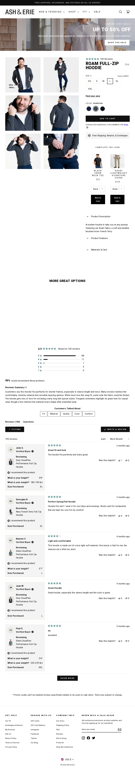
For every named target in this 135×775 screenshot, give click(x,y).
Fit (85, 12)
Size (107, 76)
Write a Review (118, 430)
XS (89, 81)
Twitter (34, 738)
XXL (90, 89)
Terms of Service (12, 743)
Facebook (35, 734)
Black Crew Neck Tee (98, 173)
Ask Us (8, 734)
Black (102, 108)
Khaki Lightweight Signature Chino (118, 174)
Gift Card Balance (38, 725)
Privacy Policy (11, 747)
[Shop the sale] (67, 34)
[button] (99, 59)
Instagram (35, 729)
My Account (10, 729)
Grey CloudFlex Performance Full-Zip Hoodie (26, 463)
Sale (97, 12)
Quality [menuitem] (66, 414)
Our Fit (8, 721)
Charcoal (95, 108)
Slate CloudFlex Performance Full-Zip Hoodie (26, 554)
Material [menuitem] (54, 414)
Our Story (60, 721)
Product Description (100, 216)
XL (117, 81)
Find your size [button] (93, 96)
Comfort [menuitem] (89, 414)
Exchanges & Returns (14, 725)
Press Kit (60, 743)
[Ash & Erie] (19, 11)
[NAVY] (89, 110)
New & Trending (51, 12)
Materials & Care (99, 249)
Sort (103, 439)
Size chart (123, 76)
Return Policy (10, 738)
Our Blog (34, 743)
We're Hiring (61, 738)
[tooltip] (26, 387)
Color (94, 103)
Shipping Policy (62, 725)
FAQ (58, 729)
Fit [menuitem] (43, 414)
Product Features (99, 238)
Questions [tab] (28, 422)
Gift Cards (35, 721)
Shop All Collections (64, 747)
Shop (73, 12)
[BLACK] (102, 110)
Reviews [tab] (12, 422)
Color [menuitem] (77, 414)
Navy (88, 108)
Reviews (59, 734)
